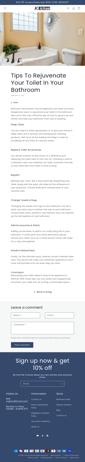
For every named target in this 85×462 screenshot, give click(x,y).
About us (35, 427)
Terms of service (61, 458)
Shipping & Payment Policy (40, 414)
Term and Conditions (40, 421)
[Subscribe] (61, 384)
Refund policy (56, 455)
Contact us (36, 399)
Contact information (71, 455)
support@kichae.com (17, 401)
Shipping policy (47, 458)
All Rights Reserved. (40, 455)
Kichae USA (28, 455)
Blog (58, 410)
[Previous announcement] (4, 2)
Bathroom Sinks (63, 399)
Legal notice (74, 458)
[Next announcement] (80, 2)
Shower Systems (63, 405)
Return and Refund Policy (39, 406)
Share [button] (15, 102)
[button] (5, 8)
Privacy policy (33, 458)
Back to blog (44, 291)
